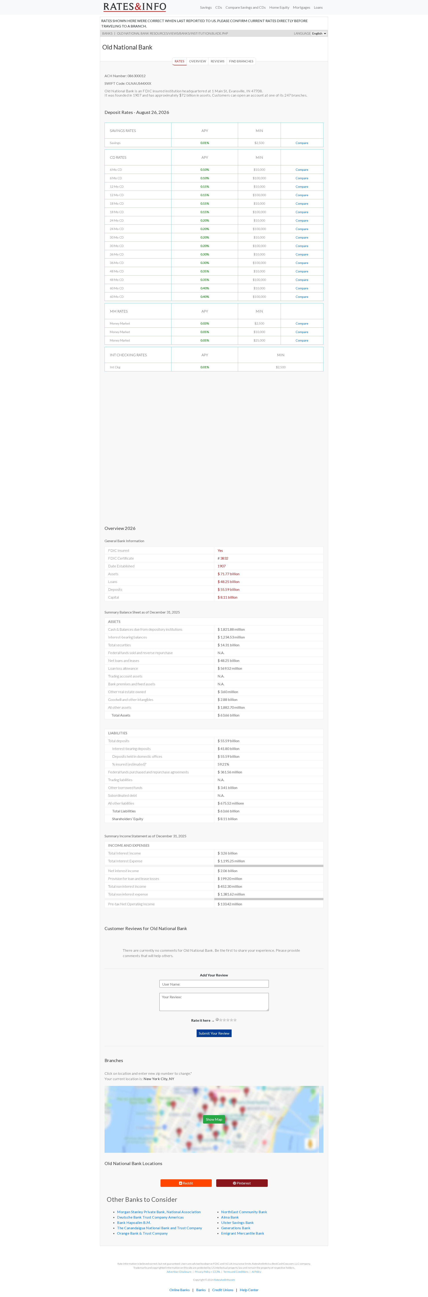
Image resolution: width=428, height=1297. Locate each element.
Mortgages (301, 7)
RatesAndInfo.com (224, 1279)
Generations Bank (235, 1228)
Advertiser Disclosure (179, 1271)
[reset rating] (217, 1019)
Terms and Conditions (235, 1271)
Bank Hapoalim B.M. (134, 1222)
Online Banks (179, 1290)
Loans (318, 7)
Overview (197, 61)
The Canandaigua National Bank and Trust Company (159, 1228)
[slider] (228, 1020)
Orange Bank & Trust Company (142, 1233)
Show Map (214, 1119)
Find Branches (241, 61)
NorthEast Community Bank (244, 1212)
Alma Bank (230, 1217)
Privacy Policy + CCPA (207, 1271)
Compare (302, 143)
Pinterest (243, 1183)
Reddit (187, 1183)
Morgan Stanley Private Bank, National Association (159, 1212)
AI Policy (256, 1271)
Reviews (217, 61)
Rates (179, 61)
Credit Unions (222, 1290)
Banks (107, 33)
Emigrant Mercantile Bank (242, 1233)
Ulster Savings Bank (237, 1222)
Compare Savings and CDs (246, 7)
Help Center (249, 1290)
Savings (206, 7)
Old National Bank (133, 33)
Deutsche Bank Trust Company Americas (150, 1217)
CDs (218, 7)
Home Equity (279, 7)
